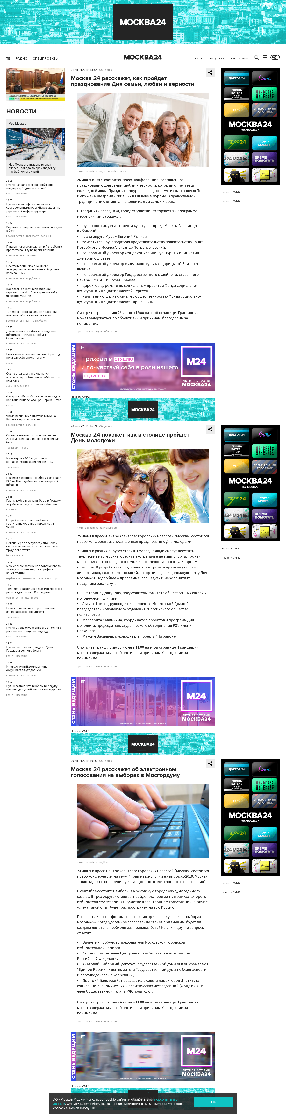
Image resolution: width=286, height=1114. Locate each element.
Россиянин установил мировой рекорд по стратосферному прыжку (33, 356)
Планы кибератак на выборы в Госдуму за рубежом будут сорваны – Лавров (33, 502)
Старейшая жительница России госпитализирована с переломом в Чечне (30, 523)
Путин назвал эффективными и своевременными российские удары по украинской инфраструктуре (33, 207)
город (24, 447)
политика (21, 193)
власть (10, 193)
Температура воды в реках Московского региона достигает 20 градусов (34, 590)
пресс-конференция (89, 331)
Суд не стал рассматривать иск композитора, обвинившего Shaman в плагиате (33, 377)
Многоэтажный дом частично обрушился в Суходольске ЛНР (27, 668)
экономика (12, 467)
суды (9, 386)
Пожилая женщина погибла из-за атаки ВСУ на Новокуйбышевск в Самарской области (33, 481)
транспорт (32, 236)
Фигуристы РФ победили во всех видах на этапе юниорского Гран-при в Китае (33, 398)
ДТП (28, 320)
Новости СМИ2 (80, 396)
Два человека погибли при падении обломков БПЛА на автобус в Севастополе (31, 334)
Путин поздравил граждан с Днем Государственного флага (29, 649)
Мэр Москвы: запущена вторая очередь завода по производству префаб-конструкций (32, 168)
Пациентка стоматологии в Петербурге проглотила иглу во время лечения (34, 248)
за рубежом (33, 278)
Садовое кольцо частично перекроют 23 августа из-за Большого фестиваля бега (32, 439)
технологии (44, 578)
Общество (105, 70)
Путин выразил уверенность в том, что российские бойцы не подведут (33, 629)
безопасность (14, 555)
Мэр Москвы (18, 124)
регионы (46, 236)
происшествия (15, 236)
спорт (9, 363)
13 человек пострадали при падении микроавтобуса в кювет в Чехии (31, 313)
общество (12, 597)
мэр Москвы (13, 578)
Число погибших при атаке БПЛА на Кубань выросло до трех (31, 418)
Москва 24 (143, 57)
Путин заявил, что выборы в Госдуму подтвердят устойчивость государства (33, 688)
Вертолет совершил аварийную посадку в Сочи (34, 229)
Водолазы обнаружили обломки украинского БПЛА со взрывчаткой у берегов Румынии (31, 292)
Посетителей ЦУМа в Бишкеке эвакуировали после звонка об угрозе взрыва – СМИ (32, 269)
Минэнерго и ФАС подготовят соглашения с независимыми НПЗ (29, 460)
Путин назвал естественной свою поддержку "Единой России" (29, 186)
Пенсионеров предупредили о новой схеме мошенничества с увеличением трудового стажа (32, 546)
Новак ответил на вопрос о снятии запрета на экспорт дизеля (30, 610)
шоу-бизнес (21, 386)
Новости (21, 111)
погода (25, 597)
